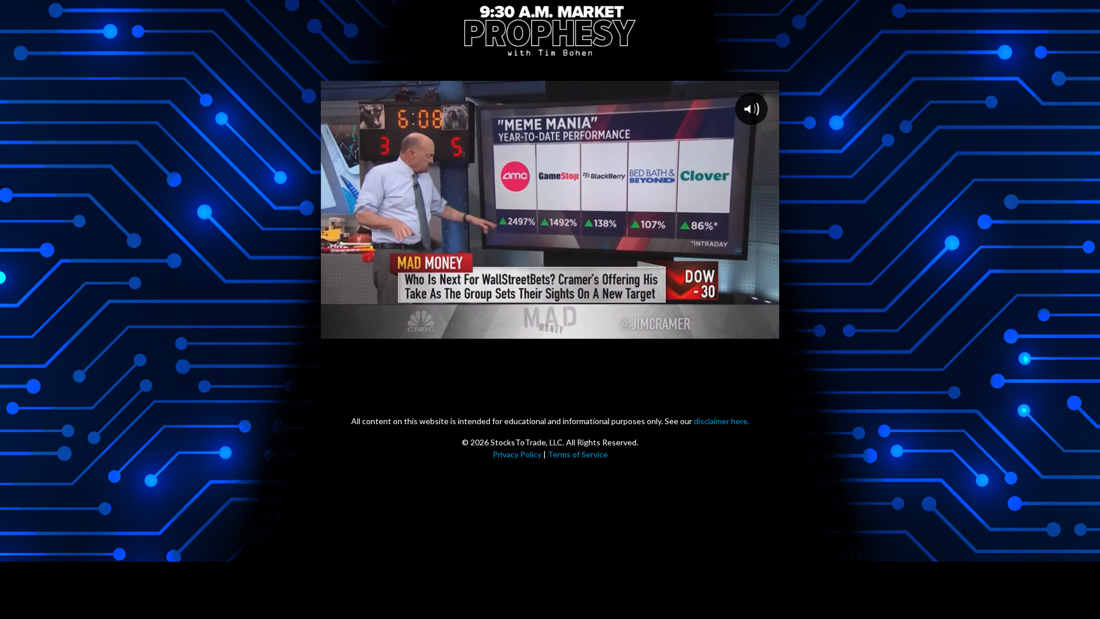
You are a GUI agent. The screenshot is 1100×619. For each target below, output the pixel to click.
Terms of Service (578, 454)
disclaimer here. (721, 421)
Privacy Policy (517, 454)
